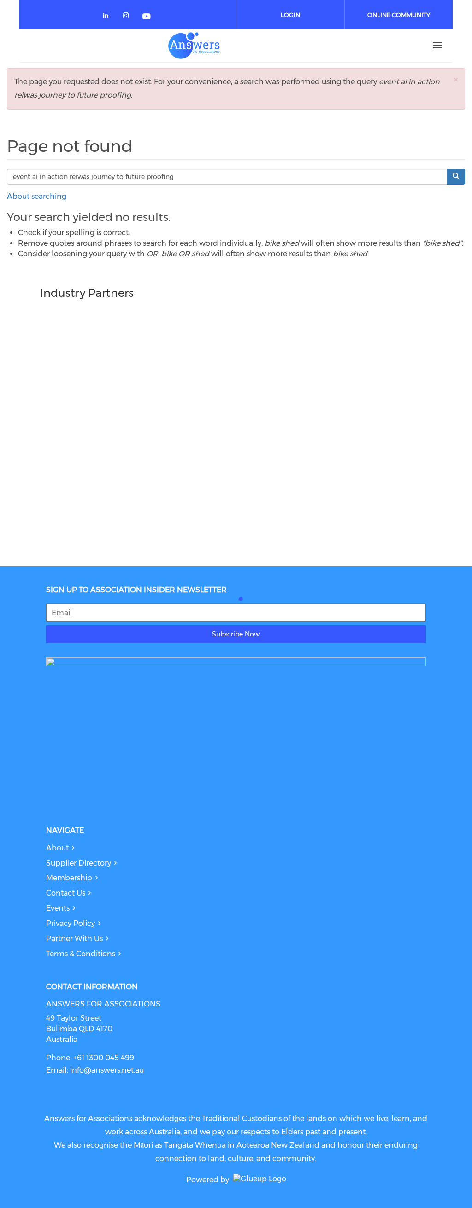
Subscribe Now (236, 634)
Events (58, 908)
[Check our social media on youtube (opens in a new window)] (147, 17)
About (57, 848)
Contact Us (65, 893)
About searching (36, 196)
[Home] (194, 45)
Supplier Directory (78, 863)
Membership (69, 877)
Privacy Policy (70, 923)
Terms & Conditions (80, 953)
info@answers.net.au (107, 1070)
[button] (456, 79)
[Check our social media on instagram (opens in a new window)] (128, 17)
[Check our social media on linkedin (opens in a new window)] (108, 17)
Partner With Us (74, 938)
